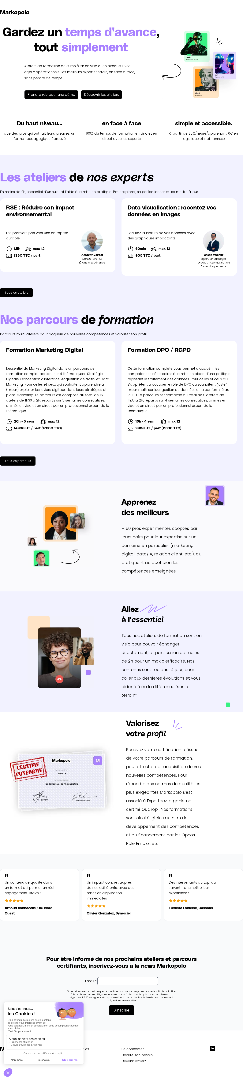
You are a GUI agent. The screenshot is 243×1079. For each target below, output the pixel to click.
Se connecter (133, 1049)
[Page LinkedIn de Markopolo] (212, 1048)
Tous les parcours (18, 461)
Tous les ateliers (16, 292)
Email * (90, 981)
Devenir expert (134, 1061)
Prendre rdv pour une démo (51, 94)
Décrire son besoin (137, 1055)
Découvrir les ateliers (101, 94)
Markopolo (14, 12)
